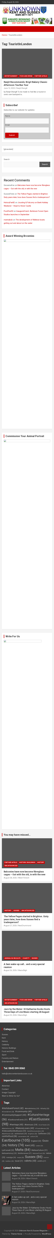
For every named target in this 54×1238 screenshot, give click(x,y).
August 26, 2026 (10, 970)
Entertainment (11, 76)
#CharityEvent (8, 1112)
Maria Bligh (22, 970)
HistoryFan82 (9, 202)
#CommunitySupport (14, 1115)
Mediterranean (25, 1153)
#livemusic (30, 1125)
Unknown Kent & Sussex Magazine (33, 1230)
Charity (26, 958)
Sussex (16, 910)
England (36, 1141)
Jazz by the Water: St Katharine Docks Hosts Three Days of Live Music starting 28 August (31, 1209)
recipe (20, 1157)
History (40, 862)
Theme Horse (16, 1234)
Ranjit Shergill (21, 88)
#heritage (16, 1124)
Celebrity (5, 1045)
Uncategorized (11, 866)
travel (19, 1161)
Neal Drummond (24, 926)
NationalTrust (39, 1153)
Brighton (32, 1134)
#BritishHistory (32, 1108)
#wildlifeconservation (35, 1131)
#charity (44, 1108)
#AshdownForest (13, 1108)
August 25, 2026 (10, 1015)
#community (23, 1111)
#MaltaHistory (8, 1128)
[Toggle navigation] (5, 29)
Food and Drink (26, 76)
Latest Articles (12, 1167)
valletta (30, 1160)
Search (7, 159)
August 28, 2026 (10, 878)
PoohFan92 (8, 211)
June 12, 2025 (9, 88)
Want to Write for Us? (11, 1096)
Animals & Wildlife (12, 958)
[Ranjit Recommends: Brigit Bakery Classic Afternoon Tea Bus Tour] (27, 64)
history (16, 1145)
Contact (5, 1089)
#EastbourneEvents (18, 1120)
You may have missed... (17, 834)
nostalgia (11, 1157)
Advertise (6, 1086)
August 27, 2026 (10, 926)
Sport (4, 1055)
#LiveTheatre (44, 1125)
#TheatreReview (42, 1128)
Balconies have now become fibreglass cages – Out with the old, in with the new (29, 1174)
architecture (21, 1134)
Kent (4, 1038)
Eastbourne (16, 1140)
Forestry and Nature (10, 1058)
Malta (22, 1150)
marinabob (8, 220)
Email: (7, 125)
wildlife (41, 1161)
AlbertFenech (7, 1134)
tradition (10, 1161)
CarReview (44, 1133)
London (39, 1146)
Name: (7, 116)
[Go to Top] (49, 1226)
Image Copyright (8, 1092)
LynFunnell (8, 1150)
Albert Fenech (23, 878)
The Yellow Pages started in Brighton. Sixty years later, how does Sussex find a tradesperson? (26, 919)
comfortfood (9, 1136)
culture (34, 1136)
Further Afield (41, 76)
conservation (23, 1136)
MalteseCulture (39, 1150)
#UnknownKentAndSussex (14, 1131)
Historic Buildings (27, 862)
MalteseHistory (9, 1153)
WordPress (46, 1234)
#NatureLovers (24, 1128)
